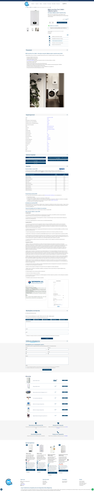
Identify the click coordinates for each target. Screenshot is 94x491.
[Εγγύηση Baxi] (36, 279)
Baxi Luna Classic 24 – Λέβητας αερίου (40, 453)
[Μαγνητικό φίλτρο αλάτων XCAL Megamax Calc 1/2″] (28, 392)
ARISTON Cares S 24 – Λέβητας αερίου (29, 453)
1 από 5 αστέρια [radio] (28, 319)
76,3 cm (48, 146)
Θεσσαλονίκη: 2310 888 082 (64, 0)
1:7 (47, 140)
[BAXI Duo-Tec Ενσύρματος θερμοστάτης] (28, 404)
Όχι (47, 130)
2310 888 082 (23, 484)
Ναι (47, 133)
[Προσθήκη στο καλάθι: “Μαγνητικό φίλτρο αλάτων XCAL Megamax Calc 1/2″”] (65, 392)
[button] (26, 459)
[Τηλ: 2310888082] (93, 489)
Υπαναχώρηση (81, 485)
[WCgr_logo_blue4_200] (27, 2)
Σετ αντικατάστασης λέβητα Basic (37, 398)
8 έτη (47, 145)
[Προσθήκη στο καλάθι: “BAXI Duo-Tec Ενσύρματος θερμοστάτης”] (65, 403)
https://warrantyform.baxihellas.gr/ (49, 195)
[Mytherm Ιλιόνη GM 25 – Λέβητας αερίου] (52, 449)
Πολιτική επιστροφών (82, 484)
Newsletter (44, 484)
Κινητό (49, 351)
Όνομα (27, 328)
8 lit (47, 142)
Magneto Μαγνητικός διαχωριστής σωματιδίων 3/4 (40, 415)
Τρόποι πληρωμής (81, 481)
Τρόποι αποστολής (82, 482)
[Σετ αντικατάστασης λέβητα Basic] (28, 398)
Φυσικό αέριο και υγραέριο (51, 129)
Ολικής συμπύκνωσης (50, 127)
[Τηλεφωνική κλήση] (26, 464)
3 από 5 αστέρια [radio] (45, 319)
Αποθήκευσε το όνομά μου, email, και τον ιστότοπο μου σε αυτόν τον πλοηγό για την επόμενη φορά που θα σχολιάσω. (42, 335)
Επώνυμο (49, 347)
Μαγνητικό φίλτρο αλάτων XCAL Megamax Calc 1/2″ (40, 392)
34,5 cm (48, 149)
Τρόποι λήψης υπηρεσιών (82, 483)
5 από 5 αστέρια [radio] (62, 319)
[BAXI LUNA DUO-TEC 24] (35, 18)
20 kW (48, 121)
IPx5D (48, 136)
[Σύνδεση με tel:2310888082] (50, 41)
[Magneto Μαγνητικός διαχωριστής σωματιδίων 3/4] (28, 415)
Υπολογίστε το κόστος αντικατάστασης (57, 42)
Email (27, 332)
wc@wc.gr (22, 485)
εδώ (50, 468)
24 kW (48, 118)
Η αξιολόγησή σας (28, 321)
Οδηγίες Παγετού (64, 482)
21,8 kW (48, 123)
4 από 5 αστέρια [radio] (54, 319)
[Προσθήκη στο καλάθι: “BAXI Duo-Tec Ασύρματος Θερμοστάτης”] (65, 409)
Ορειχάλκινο (48, 137)
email (26, 351)
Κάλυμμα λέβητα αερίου (36, 386)
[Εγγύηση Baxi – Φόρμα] (58, 279)
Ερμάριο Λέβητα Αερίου (36, 380)
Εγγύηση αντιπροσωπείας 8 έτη (56, 44)
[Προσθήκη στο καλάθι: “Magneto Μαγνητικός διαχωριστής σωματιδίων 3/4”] (65, 415)
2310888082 (66, 435)
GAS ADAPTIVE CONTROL (30, 60)
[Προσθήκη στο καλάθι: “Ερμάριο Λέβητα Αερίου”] (65, 380)
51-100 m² (48, 120)
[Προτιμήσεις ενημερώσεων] (1, 489)
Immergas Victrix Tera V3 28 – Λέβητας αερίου (63, 455)
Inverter (48, 143)
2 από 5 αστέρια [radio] (37, 319)
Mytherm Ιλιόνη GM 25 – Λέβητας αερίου (52, 455)
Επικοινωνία (44, 483)
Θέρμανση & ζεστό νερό (50, 126)
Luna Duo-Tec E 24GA (50, 117)
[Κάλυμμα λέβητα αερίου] (28, 386)
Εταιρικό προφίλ (45, 482)
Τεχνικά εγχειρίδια (64, 481)
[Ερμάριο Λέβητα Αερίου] (28, 380)
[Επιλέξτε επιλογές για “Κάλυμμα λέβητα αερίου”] (65, 386)
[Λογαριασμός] (63, 4)
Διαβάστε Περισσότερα (54, 200)
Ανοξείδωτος (49, 139)
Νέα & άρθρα (44, 481)
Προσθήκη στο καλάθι (62, 22)
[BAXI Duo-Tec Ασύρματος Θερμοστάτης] (28, 410)
